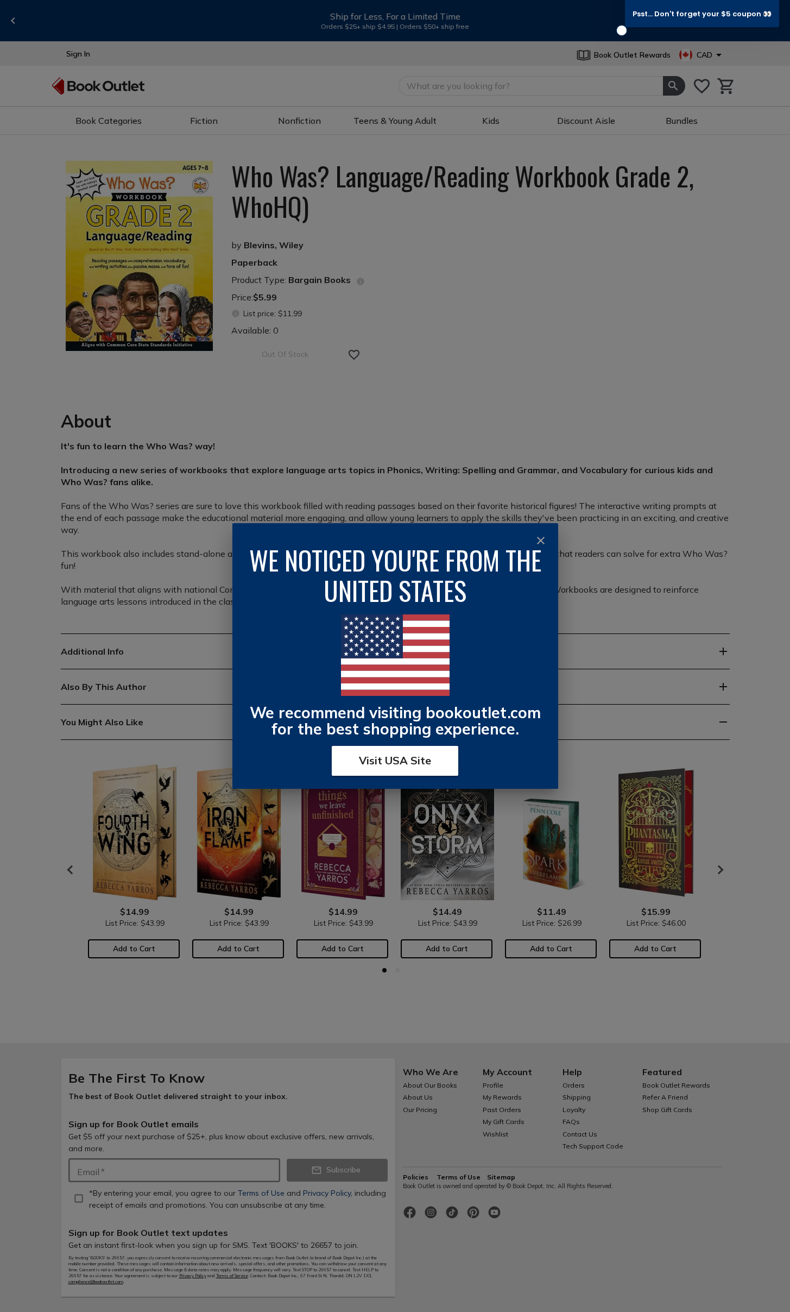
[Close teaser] (621, 30)
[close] (541, 541)
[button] (702, 13)
